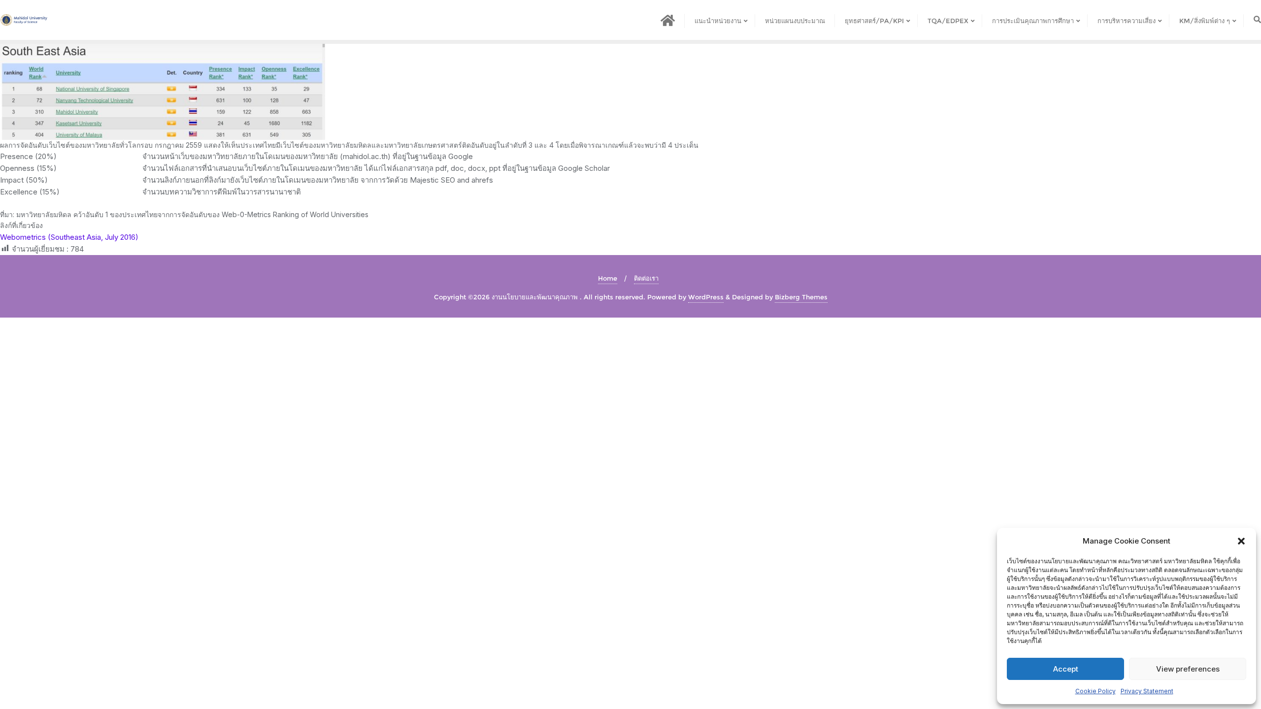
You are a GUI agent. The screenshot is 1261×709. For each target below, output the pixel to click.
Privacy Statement (1147, 691)
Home (607, 278)
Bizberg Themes (801, 297)
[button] (1241, 541)
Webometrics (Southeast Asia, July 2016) (69, 237)
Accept (1065, 669)
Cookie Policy (1095, 691)
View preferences (1188, 669)
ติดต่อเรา (646, 278)
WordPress (706, 297)
